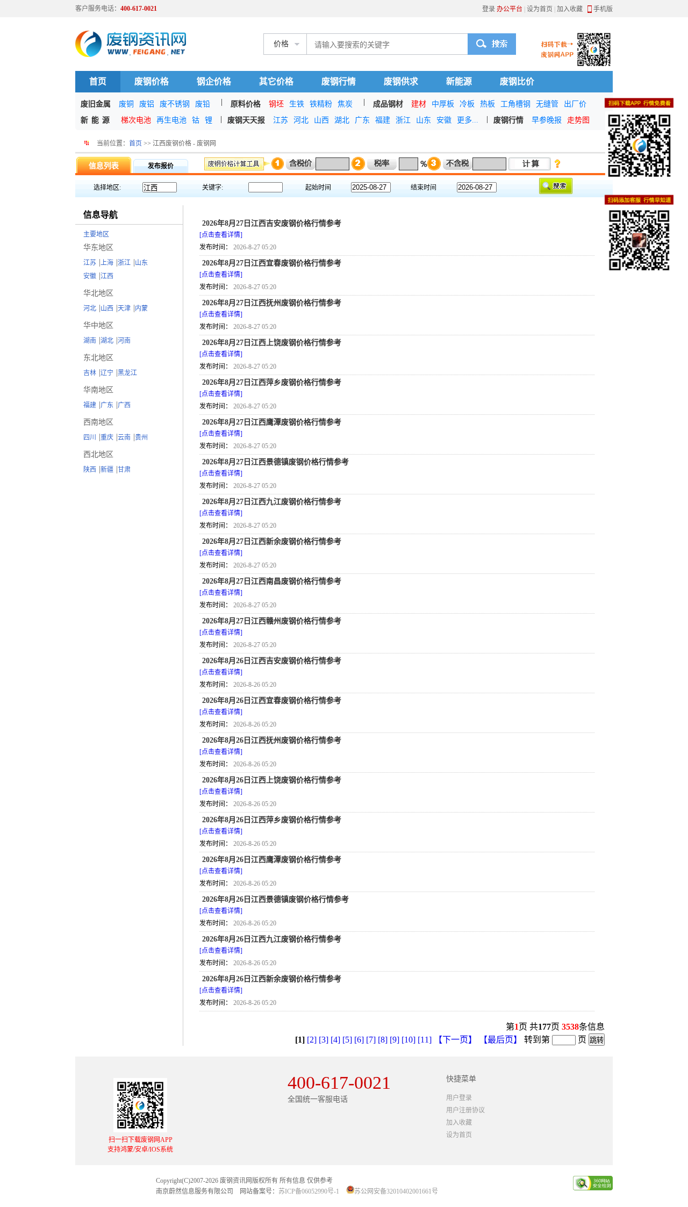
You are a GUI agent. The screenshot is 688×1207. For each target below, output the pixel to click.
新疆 (107, 469)
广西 (124, 405)
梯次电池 (136, 120)
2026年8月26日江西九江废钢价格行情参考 (271, 939)
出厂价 (575, 104)
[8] (383, 1039)
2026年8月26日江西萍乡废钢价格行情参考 (271, 820)
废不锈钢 (175, 104)
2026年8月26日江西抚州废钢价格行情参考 (271, 740)
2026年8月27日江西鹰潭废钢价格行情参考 (271, 422)
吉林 (89, 373)
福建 (382, 120)
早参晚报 (547, 120)
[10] (408, 1039)
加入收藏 (570, 9)
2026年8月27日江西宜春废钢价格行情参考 (271, 263)
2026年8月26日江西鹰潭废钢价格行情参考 (271, 860)
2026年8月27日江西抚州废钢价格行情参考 (271, 303)
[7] (371, 1039)
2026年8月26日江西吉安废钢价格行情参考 (271, 661)
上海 (107, 263)
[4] (335, 1039)
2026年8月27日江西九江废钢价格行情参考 (271, 502)
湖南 (89, 340)
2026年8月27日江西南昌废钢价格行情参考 (271, 581)
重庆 (107, 437)
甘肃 (124, 469)
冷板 (467, 104)
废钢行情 (338, 81)
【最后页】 (500, 1039)
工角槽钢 (515, 104)
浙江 (403, 120)
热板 (487, 104)
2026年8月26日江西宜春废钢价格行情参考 (271, 700)
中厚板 (443, 104)
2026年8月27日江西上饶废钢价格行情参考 (271, 343)
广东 (362, 120)
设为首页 (540, 9)
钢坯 (276, 104)
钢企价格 (214, 81)
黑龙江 (127, 373)
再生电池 (171, 120)
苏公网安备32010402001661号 (396, 1191)
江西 (107, 276)
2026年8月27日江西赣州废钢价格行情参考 (271, 621)
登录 (488, 9)
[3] (323, 1039)
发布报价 (161, 166)
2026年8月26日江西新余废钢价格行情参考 (271, 979)
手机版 (603, 9)
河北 (301, 120)
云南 (124, 437)
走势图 (578, 120)
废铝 (146, 104)
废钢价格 (151, 81)
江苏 (280, 120)
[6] (359, 1039)
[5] (347, 1039)
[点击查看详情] (220, 235)
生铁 (296, 104)
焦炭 (345, 104)
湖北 (341, 120)
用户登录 (459, 1098)
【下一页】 (455, 1039)
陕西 (89, 469)
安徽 (444, 120)
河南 (124, 340)
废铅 (202, 104)
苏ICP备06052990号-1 (308, 1191)
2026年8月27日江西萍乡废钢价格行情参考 (271, 382)
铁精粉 (321, 104)
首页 (97, 81)
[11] (425, 1039)
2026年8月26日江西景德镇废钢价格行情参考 (275, 899)
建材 (418, 104)
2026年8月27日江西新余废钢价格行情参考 (271, 541)
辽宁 (107, 373)
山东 (423, 120)
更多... (467, 120)
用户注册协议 (465, 1110)
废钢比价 (517, 81)
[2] (312, 1039)
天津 (124, 308)
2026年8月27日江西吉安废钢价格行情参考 (271, 223)
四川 (89, 437)
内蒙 (141, 308)
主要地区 (96, 234)
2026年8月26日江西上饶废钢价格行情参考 (271, 780)
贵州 (141, 437)
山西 (321, 120)
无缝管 (547, 104)
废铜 (126, 104)
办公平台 (509, 9)
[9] (394, 1039)
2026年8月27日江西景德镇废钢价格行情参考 (275, 462)
